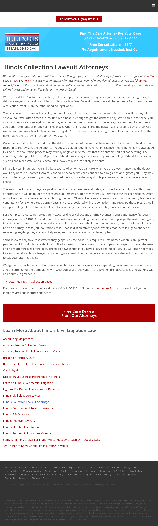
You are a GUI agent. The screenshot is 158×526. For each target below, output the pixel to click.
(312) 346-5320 (86, 484)
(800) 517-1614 (108, 484)
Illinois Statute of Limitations (21, 427)
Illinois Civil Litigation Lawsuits (23, 395)
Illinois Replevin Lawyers (19, 420)
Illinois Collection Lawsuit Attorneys (26, 402)
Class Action (91, 471)
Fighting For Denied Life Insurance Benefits (31, 389)
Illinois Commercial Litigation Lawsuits (28, 408)
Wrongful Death (130, 474)
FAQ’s (80, 467)
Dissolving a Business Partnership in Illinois (31, 377)
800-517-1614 (22, 80)
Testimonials (10, 478)
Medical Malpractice (32, 471)
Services (8, 467)
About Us (90, 467)
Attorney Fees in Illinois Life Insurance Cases (32, 351)
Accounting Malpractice (18, 339)
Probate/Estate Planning (51, 474)
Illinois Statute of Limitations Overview (28, 433)
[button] (79, 5)
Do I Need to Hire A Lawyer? (62, 467)
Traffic (117, 474)
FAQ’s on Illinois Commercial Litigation (28, 383)
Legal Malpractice (138, 471)
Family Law (105, 471)
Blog (136, 467)
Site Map (36, 478)
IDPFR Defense (120, 471)
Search (46, 478)
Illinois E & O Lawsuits (17, 414)
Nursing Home (11, 474)
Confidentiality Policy (121, 467)
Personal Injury (51, 471)
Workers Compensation (72, 471)
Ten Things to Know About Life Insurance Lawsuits (35, 446)
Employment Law (29, 474)
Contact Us (103, 467)
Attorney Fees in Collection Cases (24, 345)
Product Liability (103, 474)
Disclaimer (24, 478)
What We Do (21, 467)
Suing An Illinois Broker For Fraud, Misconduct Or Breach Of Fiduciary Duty (51, 439)
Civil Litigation (12, 370)
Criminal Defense (12, 471)
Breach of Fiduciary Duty (19, 358)
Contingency (71, 474)
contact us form (106, 288)
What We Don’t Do (38, 467)
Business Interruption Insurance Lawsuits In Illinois (36, 364)
